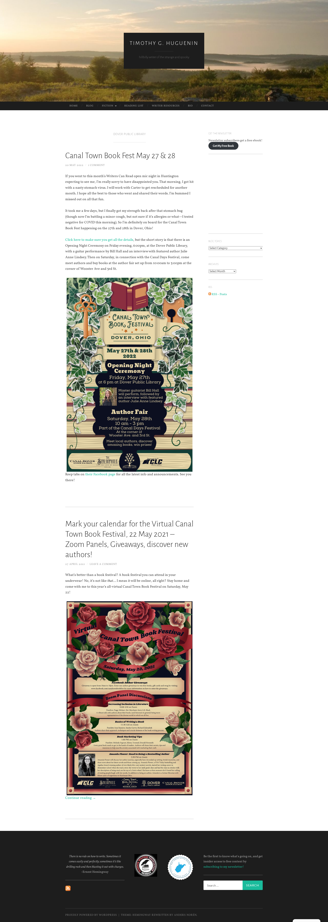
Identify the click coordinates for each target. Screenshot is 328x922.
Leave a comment (103, 564)
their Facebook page (100, 474)
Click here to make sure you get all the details (99, 240)
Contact (207, 106)
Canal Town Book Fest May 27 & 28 (120, 155)
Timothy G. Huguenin (164, 43)
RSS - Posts (219, 294)
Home (73, 106)
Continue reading (80, 798)
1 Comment (96, 165)
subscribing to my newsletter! (223, 867)
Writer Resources (166, 106)
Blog (90, 106)
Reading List (134, 106)
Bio (190, 106)
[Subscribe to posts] (68, 890)
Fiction (107, 106)
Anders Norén (185, 915)
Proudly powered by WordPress (91, 915)
